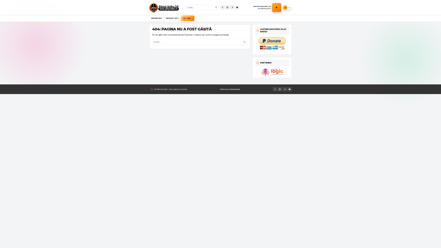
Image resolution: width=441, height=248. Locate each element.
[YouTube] (237, 7)
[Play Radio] (166, 7)
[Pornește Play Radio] (276, 7)
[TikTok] (232, 7)
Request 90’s (172, 18)
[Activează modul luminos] (285, 7)
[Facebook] (222, 7)
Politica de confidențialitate (230, 89)
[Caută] (216, 7)
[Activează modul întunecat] (289, 7)
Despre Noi (156, 18)
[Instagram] (227, 7)
